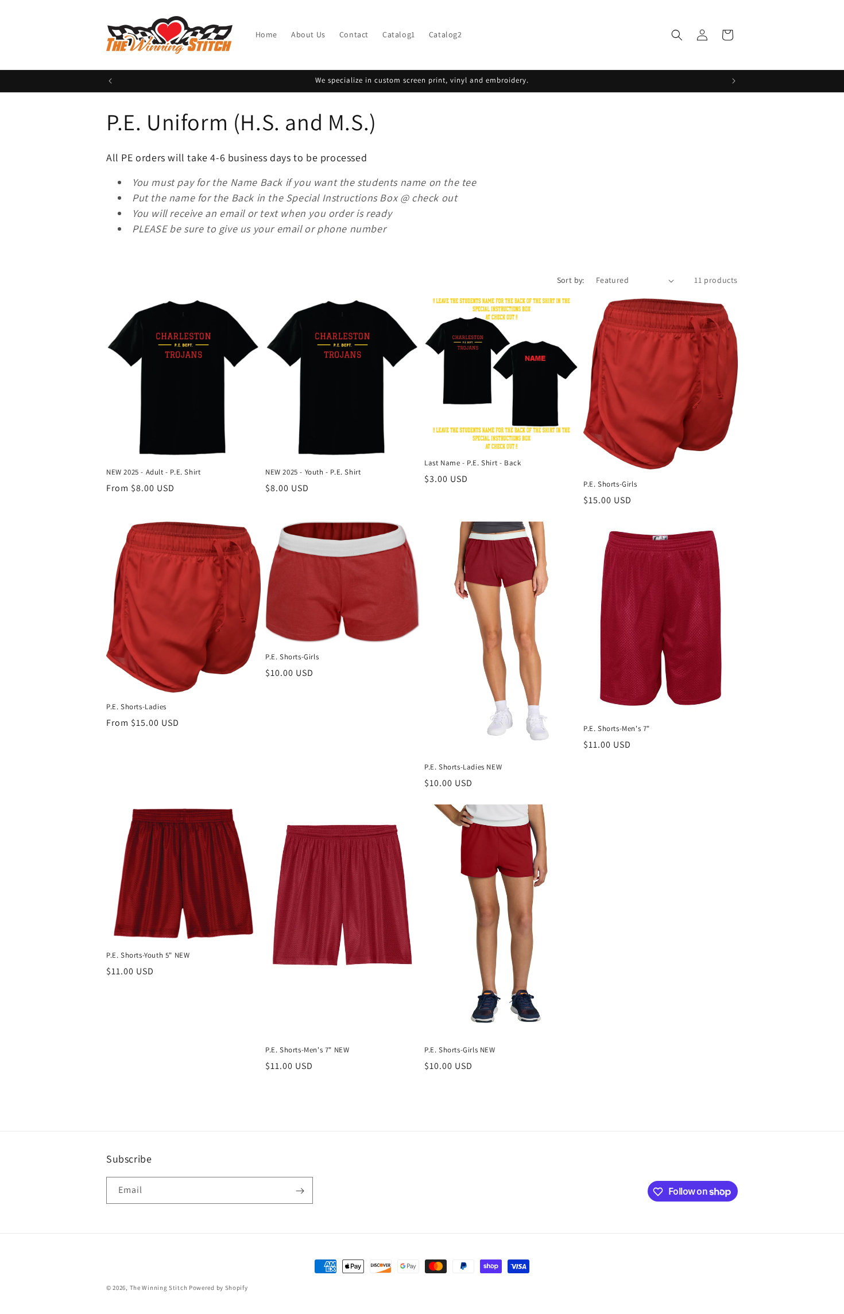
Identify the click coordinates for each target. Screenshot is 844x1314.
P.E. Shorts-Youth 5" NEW (147, 955)
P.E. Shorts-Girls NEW (459, 1050)
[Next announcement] (733, 81)
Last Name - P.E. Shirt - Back (472, 463)
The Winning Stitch (159, 1288)
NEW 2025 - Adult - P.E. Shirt (153, 472)
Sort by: (570, 280)
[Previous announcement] (110, 81)
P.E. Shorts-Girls (610, 484)
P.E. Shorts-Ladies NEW (463, 767)
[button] (677, 35)
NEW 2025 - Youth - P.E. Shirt (313, 472)
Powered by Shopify (218, 1288)
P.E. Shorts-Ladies (136, 707)
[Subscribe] (299, 1190)
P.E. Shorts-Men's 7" (616, 728)
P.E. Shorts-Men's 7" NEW (307, 1050)
